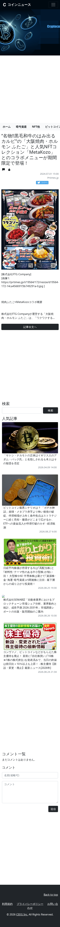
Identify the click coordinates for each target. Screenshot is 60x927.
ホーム (7, 126)
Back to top (51, 894)
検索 (50, 410)
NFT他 (36, 126)
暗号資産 (21, 126)
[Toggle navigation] (53, 4)
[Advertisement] (30, 88)
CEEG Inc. (22, 914)
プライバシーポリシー (30, 904)
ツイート (44, 182)
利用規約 (7, 904)
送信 (53, 809)
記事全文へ (30, 327)
